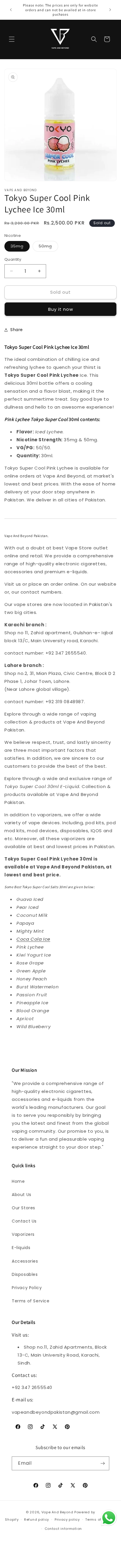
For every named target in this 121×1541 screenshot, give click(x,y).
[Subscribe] (102, 1463)
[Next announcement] (110, 9)
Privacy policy (67, 1519)
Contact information (63, 1528)
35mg (20, 247)
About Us (21, 1195)
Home (18, 1181)
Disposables (25, 1274)
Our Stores (23, 1208)
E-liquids (21, 1248)
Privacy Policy (27, 1288)
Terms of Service (31, 1301)
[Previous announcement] (10, 9)
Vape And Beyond (57, 1512)
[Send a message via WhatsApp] (109, 1518)
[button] (11, 39)
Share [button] (16, 330)
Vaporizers (23, 1234)
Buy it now (60, 309)
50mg (48, 247)
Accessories (25, 1261)
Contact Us (24, 1221)
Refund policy (36, 1519)
